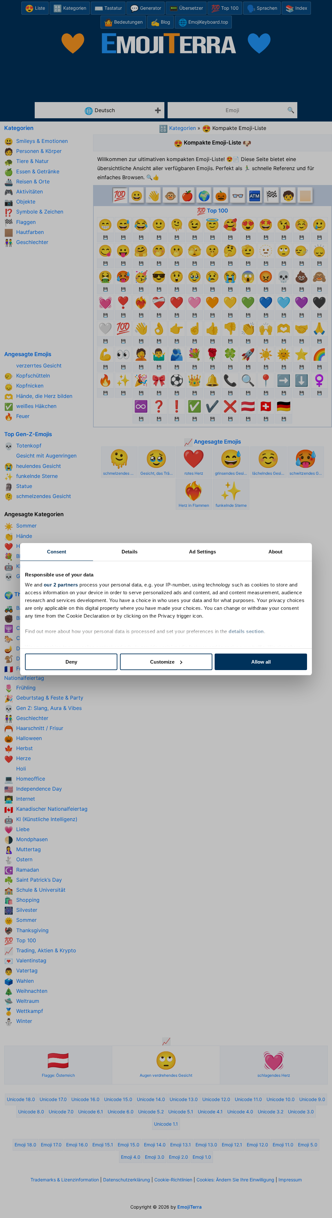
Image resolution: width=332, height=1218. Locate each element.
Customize (162, 662)
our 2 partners (61, 584)
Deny (71, 662)
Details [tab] (129, 551)
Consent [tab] (56, 551)
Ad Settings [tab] (202, 551)
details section (246, 631)
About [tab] (275, 551)
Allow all (261, 662)
